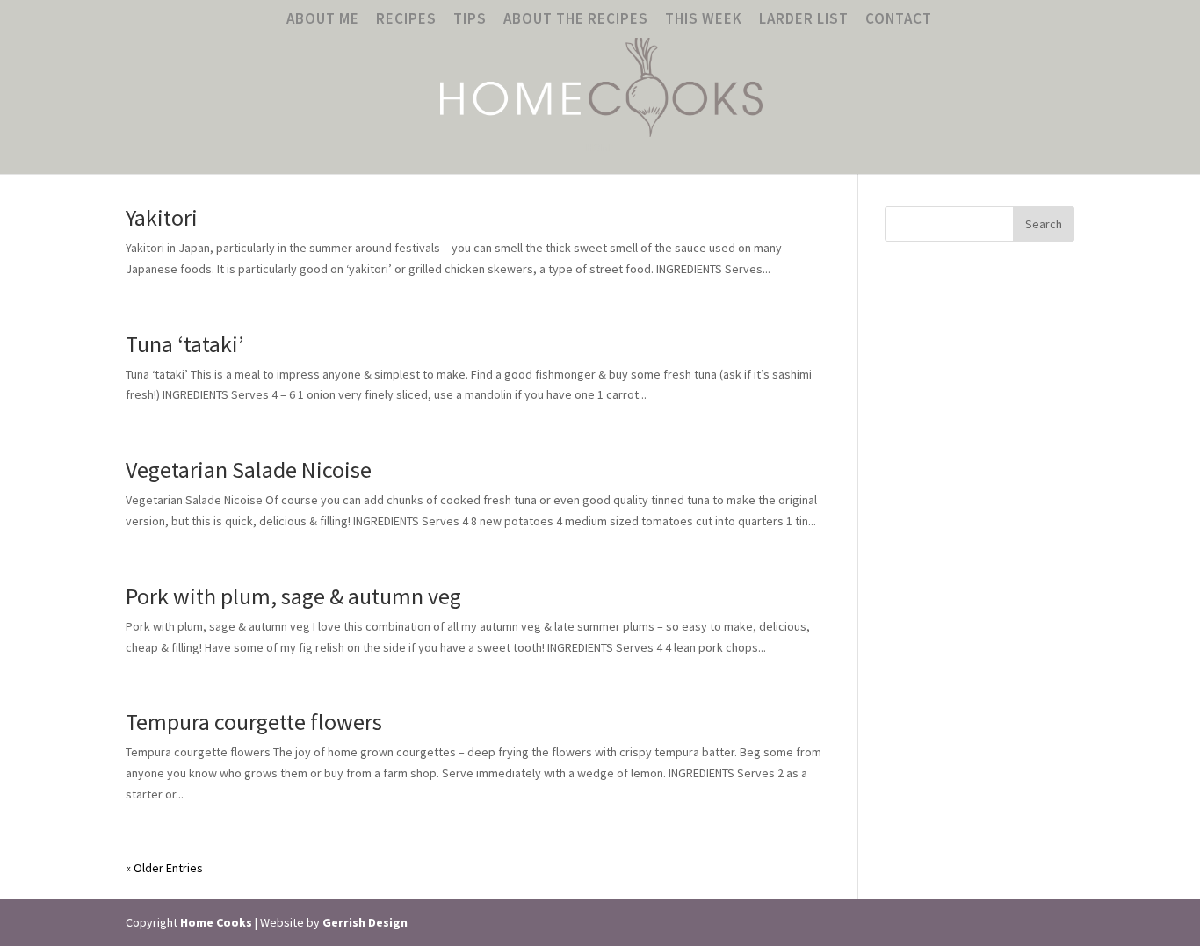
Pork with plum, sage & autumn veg (293, 595)
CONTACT (898, 19)
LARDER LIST (804, 19)
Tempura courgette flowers (254, 721)
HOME (600, 147)
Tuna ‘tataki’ (184, 343)
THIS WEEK (703, 19)
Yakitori (162, 217)
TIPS (470, 19)
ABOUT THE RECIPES (575, 19)
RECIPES (406, 19)
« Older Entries (164, 868)
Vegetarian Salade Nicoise (249, 469)
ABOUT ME (322, 19)
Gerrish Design (365, 922)
